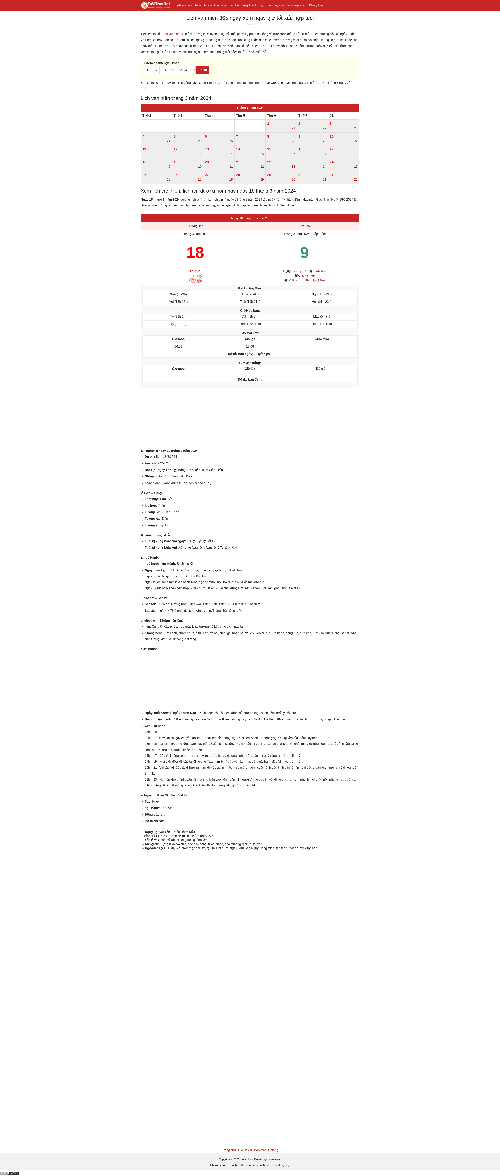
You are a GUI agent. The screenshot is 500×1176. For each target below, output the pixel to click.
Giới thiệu (245, 1150)
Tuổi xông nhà (275, 5)
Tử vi (198, 5)
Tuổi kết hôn (211, 5)
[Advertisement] (250, 419)
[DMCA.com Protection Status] (10, 1173)
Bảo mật (260, 1150)
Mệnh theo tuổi (230, 5)
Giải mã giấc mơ (296, 5)
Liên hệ (273, 1150)
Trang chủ (229, 1150)
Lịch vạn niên (184, 5)
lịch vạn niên (171, 34)
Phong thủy (316, 5)
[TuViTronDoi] (155, 5)
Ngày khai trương (252, 5)
